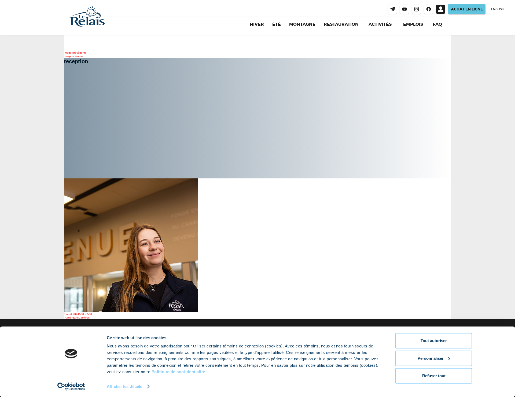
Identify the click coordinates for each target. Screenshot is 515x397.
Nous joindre (392, 9)
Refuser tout (434, 375)
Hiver (257, 24)
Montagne (302, 24)
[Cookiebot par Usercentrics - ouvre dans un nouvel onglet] (71, 387)
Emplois (413, 24)
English (497, 9)
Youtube (404, 9)
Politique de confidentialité (178, 371)
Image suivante (73, 56)
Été (276, 24)
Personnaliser (431, 358)
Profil (440, 9)
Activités (380, 24)
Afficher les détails (124, 386)
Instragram (416, 9)
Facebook (428, 9)
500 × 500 (85, 314)
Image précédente (75, 52)
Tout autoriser (434, 340)
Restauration (341, 24)
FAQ (437, 24)
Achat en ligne (467, 9)
